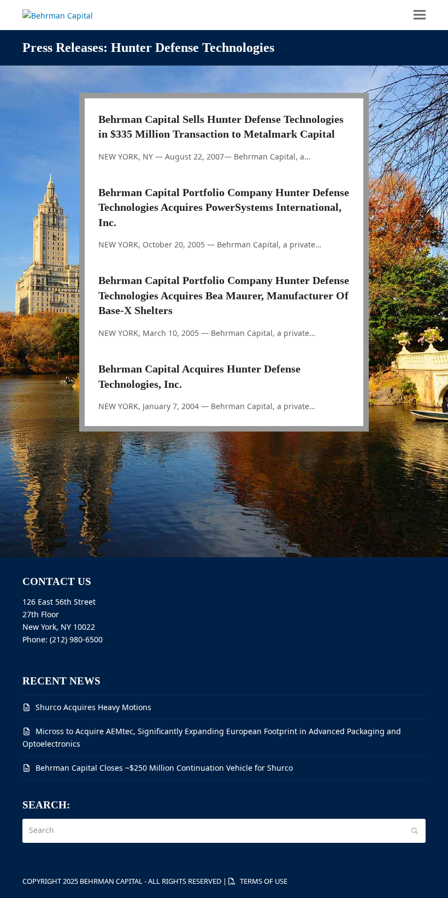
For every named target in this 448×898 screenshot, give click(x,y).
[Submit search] (414, 830)
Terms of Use (263, 881)
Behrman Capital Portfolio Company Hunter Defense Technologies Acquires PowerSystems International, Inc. (223, 207)
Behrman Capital (111, 881)
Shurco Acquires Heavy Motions (93, 707)
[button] (420, 15)
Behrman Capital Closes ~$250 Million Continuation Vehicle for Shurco (164, 768)
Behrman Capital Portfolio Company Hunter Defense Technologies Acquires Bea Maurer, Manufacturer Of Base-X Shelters (223, 295)
